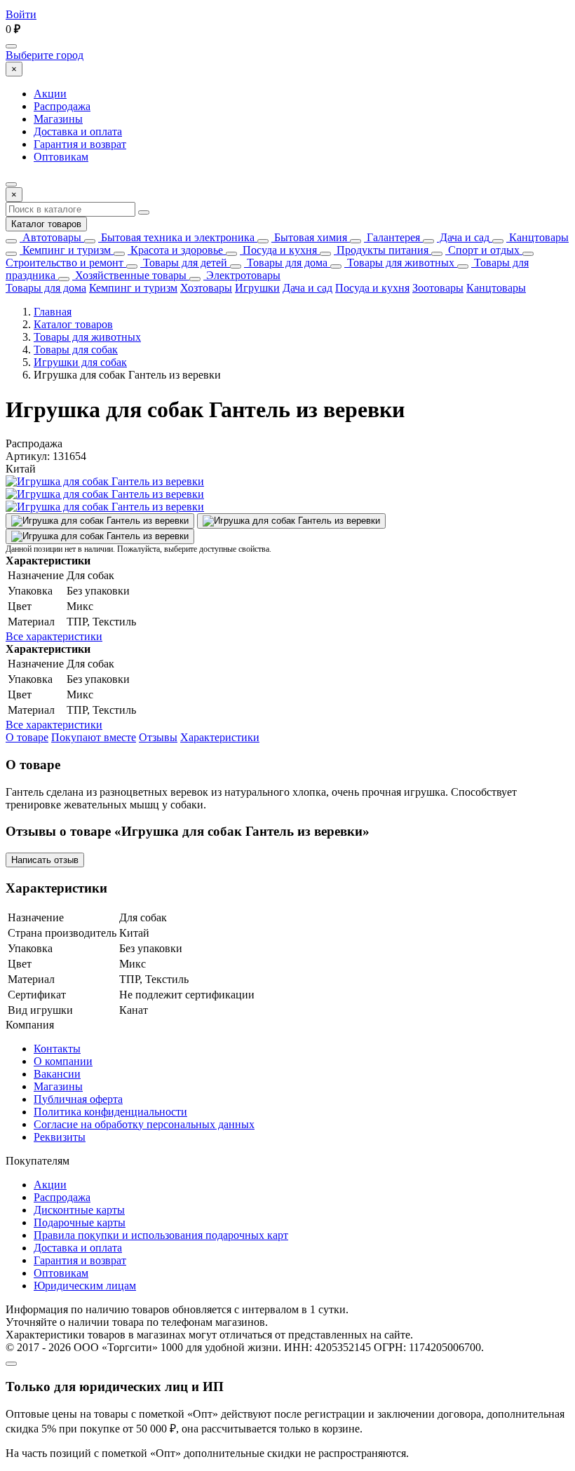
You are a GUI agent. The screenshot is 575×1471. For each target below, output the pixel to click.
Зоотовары (438, 288)
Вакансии (57, 1074)
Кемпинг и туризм (65, 250)
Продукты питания (381, 250)
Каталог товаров (46, 224)
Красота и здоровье (175, 250)
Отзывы (158, 737)
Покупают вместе (93, 737)
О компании (63, 1061)
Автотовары (50, 237)
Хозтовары (206, 288)
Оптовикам (61, 157)
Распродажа (62, 106)
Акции (50, 94)
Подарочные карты (80, 1222)
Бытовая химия (309, 237)
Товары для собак (76, 349)
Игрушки (257, 288)
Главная (53, 312)
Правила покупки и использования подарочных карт (161, 1235)
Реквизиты (60, 1137)
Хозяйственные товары (129, 275)
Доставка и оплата (78, 131)
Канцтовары (537, 237)
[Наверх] (11, 1364)
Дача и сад (463, 237)
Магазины (58, 119)
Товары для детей (183, 263)
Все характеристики (54, 636)
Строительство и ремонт (64, 263)
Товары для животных (399, 263)
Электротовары (241, 275)
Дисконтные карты (79, 1210)
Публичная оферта (78, 1099)
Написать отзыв (45, 860)
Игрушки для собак (80, 362)
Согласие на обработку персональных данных (144, 1124)
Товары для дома (285, 263)
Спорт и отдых (482, 250)
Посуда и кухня (278, 250)
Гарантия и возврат (80, 144)
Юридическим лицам (85, 1286)
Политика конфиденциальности (110, 1112)
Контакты (57, 1049)
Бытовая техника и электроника (176, 237)
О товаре (27, 737)
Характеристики (219, 737)
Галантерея (392, 237)
